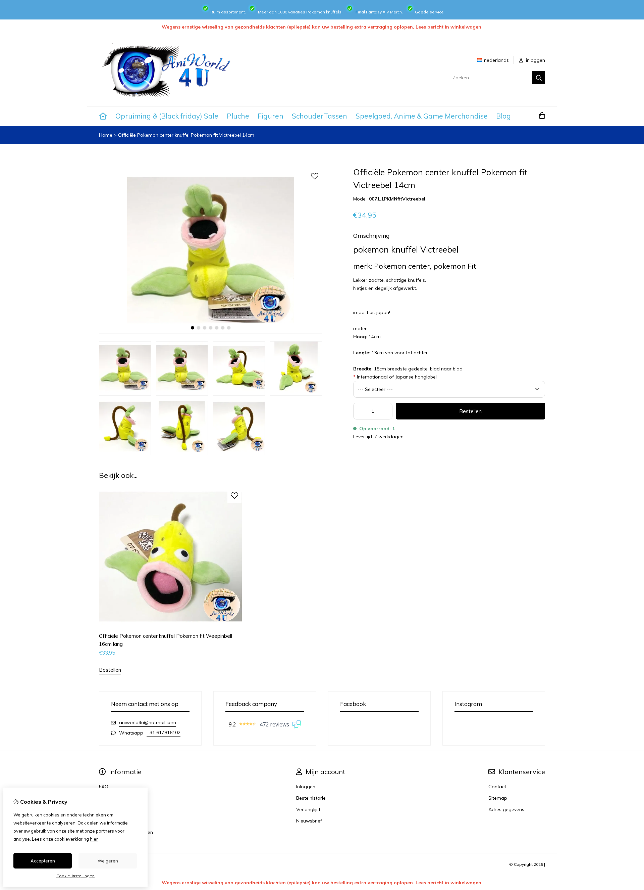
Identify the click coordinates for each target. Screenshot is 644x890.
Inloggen (305, 787)
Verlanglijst (308, 809)
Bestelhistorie (311, 798)
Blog (503, 116)
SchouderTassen (319, 116)
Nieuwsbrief (309, 821)
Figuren (270, 116)
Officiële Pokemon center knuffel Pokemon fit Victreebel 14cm (186, 135)
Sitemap (497, 798)
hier (94, 839)
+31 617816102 (163, 732)
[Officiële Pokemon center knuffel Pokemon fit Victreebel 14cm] (210, 332)
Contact (497, 787)
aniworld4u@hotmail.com (147, 722)
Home (105, 135)
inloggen (535, 60)
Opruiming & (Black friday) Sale (166, 116)
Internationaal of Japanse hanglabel (395, 377)
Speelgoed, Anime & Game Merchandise (422, 116)
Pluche (238, 116)
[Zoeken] (539, 77)
